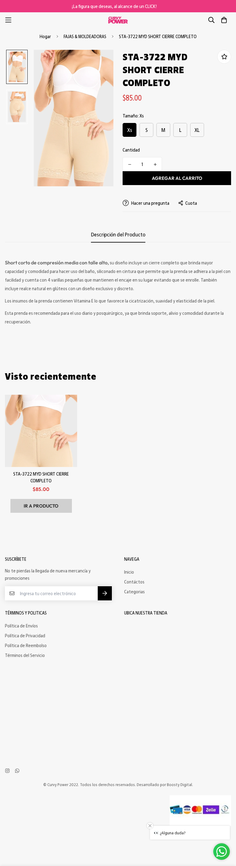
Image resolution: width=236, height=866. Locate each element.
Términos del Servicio (25, 655)
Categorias (134, 591)
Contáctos (134, 581)
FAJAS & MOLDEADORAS (85, 36)
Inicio (129, 571)
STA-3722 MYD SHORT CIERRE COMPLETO (41, 477)
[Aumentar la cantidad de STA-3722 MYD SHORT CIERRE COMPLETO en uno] (155, 164)
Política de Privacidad (25, 635)
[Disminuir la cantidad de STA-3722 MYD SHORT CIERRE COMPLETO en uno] (129, 164)
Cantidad (131, 149)
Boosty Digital (179, 784)
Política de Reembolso (26, 645)
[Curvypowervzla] (118, 20)
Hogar (45, 36)
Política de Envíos (21, 625)
